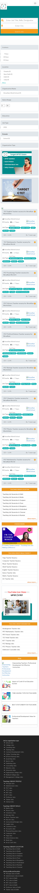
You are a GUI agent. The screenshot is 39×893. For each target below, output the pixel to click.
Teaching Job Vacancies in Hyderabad (14, 509)
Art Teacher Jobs (8, 579)
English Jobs (10, 824)
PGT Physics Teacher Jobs (11, 646)
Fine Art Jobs (10, 819)
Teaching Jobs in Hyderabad (15, 862)
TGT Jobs (9, 790)
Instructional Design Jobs (14, 822)
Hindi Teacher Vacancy (9, 567)
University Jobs (11, 770)
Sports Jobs (9, 761)
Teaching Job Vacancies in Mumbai (13, 515)
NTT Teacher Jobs (8, 640)
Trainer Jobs (10, 799)
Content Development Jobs (15, 752)
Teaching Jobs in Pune (13, 858)
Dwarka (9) (7, 71)
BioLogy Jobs (10, 815)
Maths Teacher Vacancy (10, 576)
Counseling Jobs (11, 765)
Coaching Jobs (10, 747)
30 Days (6, 57)
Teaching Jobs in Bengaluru (15, 860)
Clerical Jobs (10, 802)
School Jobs (9, 743)
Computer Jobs (11, 833)
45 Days (6, 60)
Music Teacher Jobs (12, 817)
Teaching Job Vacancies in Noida (13, 497)
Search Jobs (19, 32)
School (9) (6, 138)
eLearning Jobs (10, 759)
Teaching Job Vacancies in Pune (12, 503)
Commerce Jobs (11, 826)
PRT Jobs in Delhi (11, 883)
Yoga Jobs (9, 835)
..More (4, 83)
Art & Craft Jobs (11, 842)
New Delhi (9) (8, 74)
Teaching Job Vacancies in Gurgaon (13, 500)
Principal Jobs (10, 783)
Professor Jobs (10, 797)
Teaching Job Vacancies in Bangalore (14, 506)
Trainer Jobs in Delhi (12, 889)
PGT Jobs (9, 788)
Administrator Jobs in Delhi (14, 876)
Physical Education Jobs (13, 831)
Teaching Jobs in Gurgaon (14, 853)
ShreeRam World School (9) (12, 93)
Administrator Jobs (12, 786)
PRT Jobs (9, 792)
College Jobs (10, 745)
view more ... (32, 518)
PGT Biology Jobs (8, 643)
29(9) (5, 127)
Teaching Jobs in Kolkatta (14, 856)
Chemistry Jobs (11, 813)
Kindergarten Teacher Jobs (11, 628)
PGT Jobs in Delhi (11, 878)
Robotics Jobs (10, 768)
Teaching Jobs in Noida (13, 851)
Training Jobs (10, 750)
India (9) (6, 80)
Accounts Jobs (10, 829)
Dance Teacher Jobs (9, 573)
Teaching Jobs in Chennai (14, 867)
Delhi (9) (6, 77)
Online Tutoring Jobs (12, 754)
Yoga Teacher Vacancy (9, 558)
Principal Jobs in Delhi (13, 873)
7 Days (5, 54)
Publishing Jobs (11, 763)
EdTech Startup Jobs (12, 756)
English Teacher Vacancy (10, 570)
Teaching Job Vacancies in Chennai (13, 512)
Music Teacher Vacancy (10, 564)
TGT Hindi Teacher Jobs (10, 637)
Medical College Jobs (12, 775)
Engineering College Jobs (14, 772)
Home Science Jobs (12, 838)
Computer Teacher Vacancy (11, 561)
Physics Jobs (10, 810)
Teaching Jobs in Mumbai (14, 865)
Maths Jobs (9, 808)
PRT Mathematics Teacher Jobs (12, 631)
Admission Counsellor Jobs (11, 649)
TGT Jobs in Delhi (11, 880)
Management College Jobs (14, 777)
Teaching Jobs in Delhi (13, 849)
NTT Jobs (9, 795)
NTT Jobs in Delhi (11, 885)
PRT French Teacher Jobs (10, 634)
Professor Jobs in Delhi (13, 887)
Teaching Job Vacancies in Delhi (12, 494)
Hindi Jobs (9, 840)
